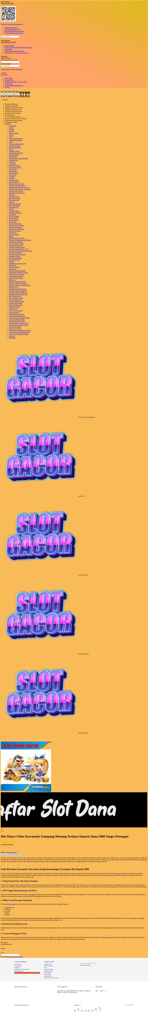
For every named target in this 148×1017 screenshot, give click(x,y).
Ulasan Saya (9, 84)
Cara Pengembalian (18, 971)
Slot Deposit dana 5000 (8, 42)
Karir (45, 967)
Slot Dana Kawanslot (16, 957)
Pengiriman (8, 49)
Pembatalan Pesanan (25, 47)
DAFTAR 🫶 (5, 75)
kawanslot (23, 885)
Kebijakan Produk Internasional (21, 969)
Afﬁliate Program (48, 966)
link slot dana (11, 904)
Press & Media (47, 972)
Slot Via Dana (5, 2)
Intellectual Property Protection (51, 978)
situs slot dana (107, 937)
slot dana (118, 873)
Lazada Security (48, 976)
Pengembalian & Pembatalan (14, 85)
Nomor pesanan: (6, 64)
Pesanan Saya (9, 80)
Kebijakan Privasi (48, 971)
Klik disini (19, 69)
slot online (27, 858)
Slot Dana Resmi (11, 852)
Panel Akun (8, 78)
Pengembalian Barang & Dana (14, 51)
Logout (7, 87)
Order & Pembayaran (12, 47)
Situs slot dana (5, 40)
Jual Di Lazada (47, 974)
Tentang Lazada (47, 964)
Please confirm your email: (9, 60)
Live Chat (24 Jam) (22, 53)
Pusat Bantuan (9, 45)
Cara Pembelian (18, 966)
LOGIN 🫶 (4, 73)
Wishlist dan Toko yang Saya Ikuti (16, 82)
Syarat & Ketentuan (48, 969)
